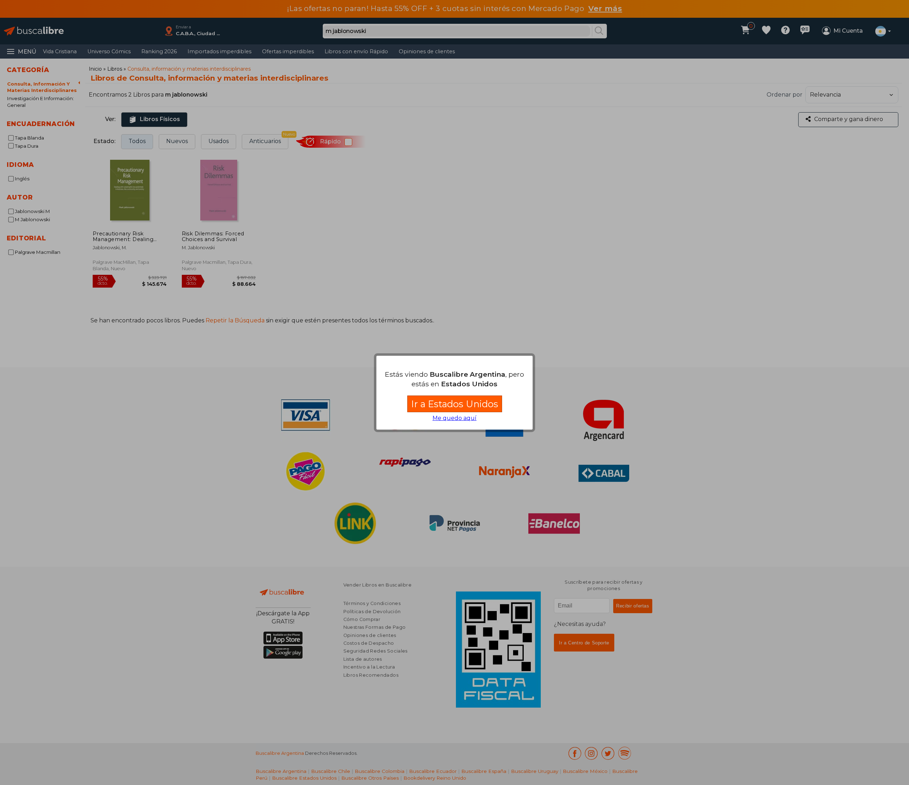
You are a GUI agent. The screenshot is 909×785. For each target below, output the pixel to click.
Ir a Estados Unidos (454, 403)
